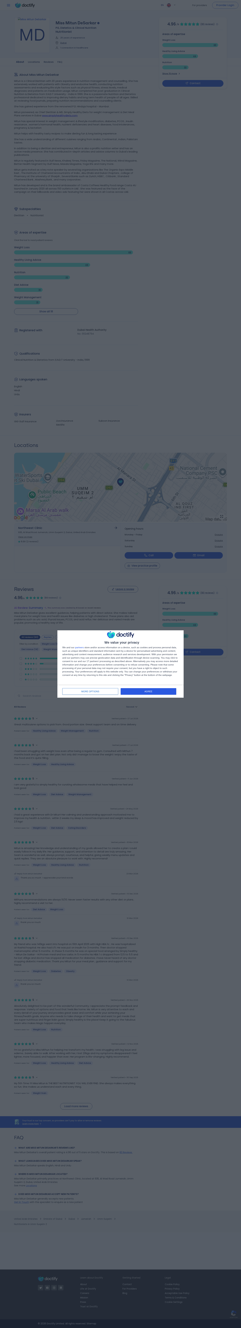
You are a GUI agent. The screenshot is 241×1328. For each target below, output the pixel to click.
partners (79, 647)
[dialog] (120, 664)
